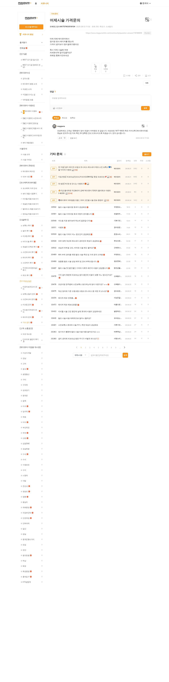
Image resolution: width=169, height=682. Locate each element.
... (120, 347)
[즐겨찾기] (64, 154)
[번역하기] (147, 19)
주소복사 (147, 33)
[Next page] (124, 347)
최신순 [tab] (64, 118)
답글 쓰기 (73, 138)
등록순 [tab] (72, 118)
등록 (145, 108)
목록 (146, 83)
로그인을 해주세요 (31, 27)
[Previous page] (77, 347)
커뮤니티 (45, 3)
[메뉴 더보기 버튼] (150, 19)
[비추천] (65, 138)
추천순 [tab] (56, 118)
